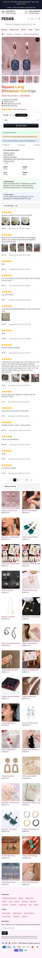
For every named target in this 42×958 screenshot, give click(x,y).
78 (27, 480)
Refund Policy (6, 913)
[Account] (36, 19)
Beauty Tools (14, 29)
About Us (24, 916)
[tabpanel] (21, 345)
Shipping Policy (17, 913)
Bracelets (33, 901)
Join (4, 933)
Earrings (38, 29)
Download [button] (37, 145)
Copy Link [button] (22, 145)
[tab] (11, 205)
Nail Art (23, 29)
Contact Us (16, 916)
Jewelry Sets (22, 904)
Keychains (13, 904)
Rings (31, 29)
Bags (30, 904)
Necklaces (25, 901)
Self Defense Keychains (9, 898)
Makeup (4, 29)
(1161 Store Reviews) (20, 109)
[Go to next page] (31, 479)
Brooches (5, 904)
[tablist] (21, 206)
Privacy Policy (6, 916)
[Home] (2, 34)
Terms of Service (29, 913)
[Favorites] (28, 19)
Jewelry (9, 34)
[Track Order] (32, 19)
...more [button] (5, 163)
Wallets (36, 904)
